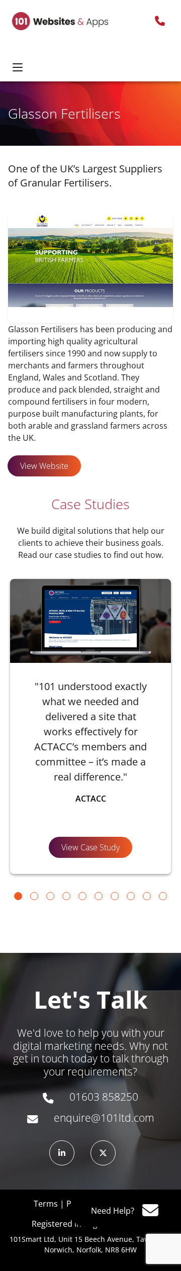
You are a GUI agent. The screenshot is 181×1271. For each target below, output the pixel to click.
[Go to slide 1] (18, 896)
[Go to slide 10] (163, 896)
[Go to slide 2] (34, 896)
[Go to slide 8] (131, 896)
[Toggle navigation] (17, 67)
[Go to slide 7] (115, 896)
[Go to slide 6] (99, 896)
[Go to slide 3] (50, 896)
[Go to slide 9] (147, 896)
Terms (46, 1203)
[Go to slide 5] (82, 896)
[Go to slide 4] (66, 896)
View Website (44, 465)
